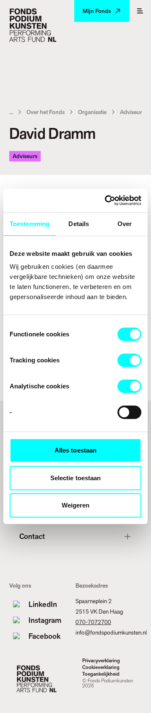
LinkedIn (43, 604)
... (11, 112)
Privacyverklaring (101, 660)
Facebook (44, 636)
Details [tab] (78, 223)
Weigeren (76, 505)
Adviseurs (132, 112)
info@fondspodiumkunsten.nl (111, 632)
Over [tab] (124, 223)
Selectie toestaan (75, 477)
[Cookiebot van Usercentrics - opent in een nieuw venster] (106, 200)
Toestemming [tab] (29, 223)
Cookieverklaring (101, 667)
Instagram (45, 620)
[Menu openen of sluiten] (140, 11)
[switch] (129, 360)
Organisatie (92, 112)
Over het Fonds (45, 112)
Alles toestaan (75, 450)
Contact (32, 536)
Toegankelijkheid (101, 674)
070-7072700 (93, 622)
